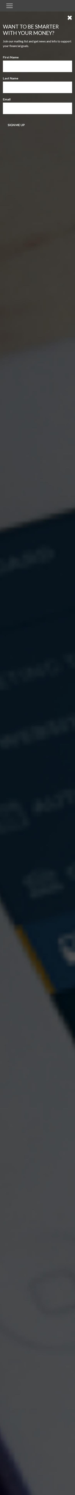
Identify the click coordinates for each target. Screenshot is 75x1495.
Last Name (10, 78)
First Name (11, 57)
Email (7, 99)
